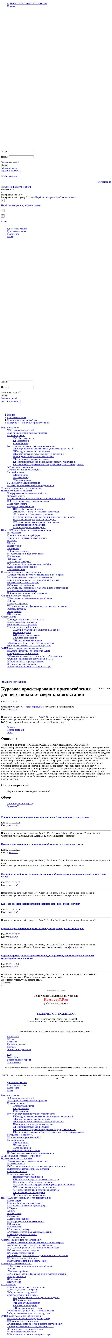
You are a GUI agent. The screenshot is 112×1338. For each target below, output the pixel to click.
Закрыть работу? (9, 712)
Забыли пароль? (9, 168)
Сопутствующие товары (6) (20, 803)
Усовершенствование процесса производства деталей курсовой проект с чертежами (45, 817)
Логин (4, 151)
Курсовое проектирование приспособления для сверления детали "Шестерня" (42, 928)
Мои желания (14, 1062)
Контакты (12, 1041)
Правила (11, 1047)
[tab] (12, 727)
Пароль (4, 157)
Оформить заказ (67, 197)
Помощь (11, 6)
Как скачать (13, 1036)
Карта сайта (13, 234)
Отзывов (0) (13, 806)
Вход (9, 1054)
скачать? (13, 709)
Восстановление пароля (19, 1059)
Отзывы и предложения (19, 1049)
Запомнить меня (9, 162)
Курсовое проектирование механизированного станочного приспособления (40, 904)
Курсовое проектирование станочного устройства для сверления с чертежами (42, 844)
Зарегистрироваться (11, 170)
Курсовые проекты (16, 231)
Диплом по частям (16, 1044)
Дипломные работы (17, 228)
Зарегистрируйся (34, 706)
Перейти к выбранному (47, 197)
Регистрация (104, 182)
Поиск (10, 236)
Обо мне (11, 1039)
